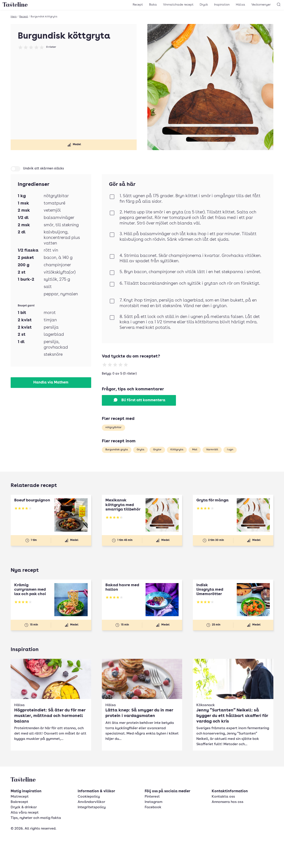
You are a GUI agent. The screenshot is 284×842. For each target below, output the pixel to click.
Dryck (204, 4)
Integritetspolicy (92, 807)
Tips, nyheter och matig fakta (36, 818)
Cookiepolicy (89, 796)
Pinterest (152, 796)
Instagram (153, 802)
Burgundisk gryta (116, 449)
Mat (194, 449)
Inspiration (222, 4)
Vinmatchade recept (178, 4)
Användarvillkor (91, 802)
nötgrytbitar (113, 427)
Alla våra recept (25, 812)
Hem (14, 16)
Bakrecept (19, 802)
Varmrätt (212, 449)
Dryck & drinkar (24, 807)
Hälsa (240, 4)
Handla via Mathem (50, 382)
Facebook (153, 807)
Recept (138, 4)
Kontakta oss (223, 796)
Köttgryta (176, 449)
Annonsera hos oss (227, 802)
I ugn (230, 449)
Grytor (157, 449)
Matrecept (20, 796)
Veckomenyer (261, 4)
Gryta (140, 449)
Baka (153, 4)
